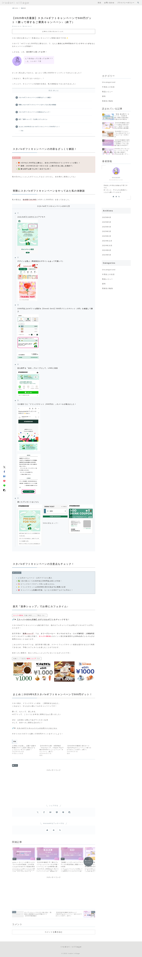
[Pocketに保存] (4, 481)
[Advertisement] (53, 785)
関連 (22, 130)
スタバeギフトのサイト (26, 217)
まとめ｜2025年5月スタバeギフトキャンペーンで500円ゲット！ (39, 126)
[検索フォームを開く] (138, 3)
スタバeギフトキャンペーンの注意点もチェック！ (35, 112)
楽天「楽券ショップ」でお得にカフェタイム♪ (33, 119)
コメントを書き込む (53, 932)
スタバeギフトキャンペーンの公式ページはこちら (37, 728)
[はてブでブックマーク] (4, 476)
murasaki (116, 177)
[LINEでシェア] (4, 485)
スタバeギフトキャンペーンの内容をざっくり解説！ (35, 97)
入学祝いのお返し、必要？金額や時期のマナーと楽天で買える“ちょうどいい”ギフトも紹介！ (24, 747)
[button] (4, 490)
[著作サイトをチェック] (47, 830)
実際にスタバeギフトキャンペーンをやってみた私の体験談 (37, 104)
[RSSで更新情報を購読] (60, 830)
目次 (50, 90)
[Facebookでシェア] (4, 472)
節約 (15, 765)
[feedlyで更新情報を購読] (54, 830)
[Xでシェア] (4, 467)
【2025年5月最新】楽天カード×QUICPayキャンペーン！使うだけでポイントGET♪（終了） (79, 747)
